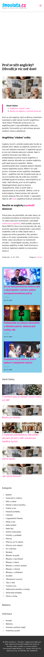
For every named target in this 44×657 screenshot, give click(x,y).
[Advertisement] (22, 35)
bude (15, 199)
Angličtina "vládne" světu (20, 108)
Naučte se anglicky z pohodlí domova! (25, 111)
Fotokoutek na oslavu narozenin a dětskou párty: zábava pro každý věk (22, 326)
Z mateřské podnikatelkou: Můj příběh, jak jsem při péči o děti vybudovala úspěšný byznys (20, 438)
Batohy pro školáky (11, 417)
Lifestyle (39, 257)
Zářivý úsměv (8, 458)
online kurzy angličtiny (11, 223)
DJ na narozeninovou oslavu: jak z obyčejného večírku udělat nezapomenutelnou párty (22, 290)
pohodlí (30, 205)
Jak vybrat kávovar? (12, 476)
